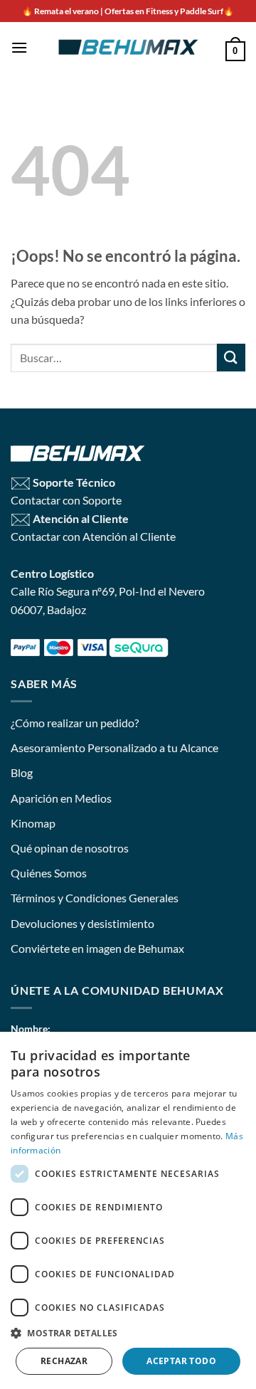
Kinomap (33, 823)
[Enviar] (231, 357)
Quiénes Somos (49, 873)
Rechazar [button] (64, 1361)
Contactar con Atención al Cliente (93, 536)
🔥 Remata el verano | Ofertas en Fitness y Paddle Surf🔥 (128, 11)
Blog (22, 772)
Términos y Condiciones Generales (94, 897)
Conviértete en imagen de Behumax (97, 948)
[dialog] (128, 1210)
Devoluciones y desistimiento (82, 923)
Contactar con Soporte (66, 500)
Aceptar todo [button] (181, 1361)
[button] (19, 47)
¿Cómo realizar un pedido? (75, 722)
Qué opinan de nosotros (70, 848)
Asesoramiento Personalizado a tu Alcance (114, 747)
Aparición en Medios (61, 798)
